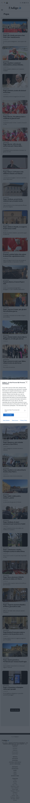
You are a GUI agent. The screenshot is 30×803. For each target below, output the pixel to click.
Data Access (15, 420)
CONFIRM (8, 415)
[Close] (27, 382)
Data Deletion (6, 420)
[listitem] (15, 410)
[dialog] (15, 401)
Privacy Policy (23, 420)
